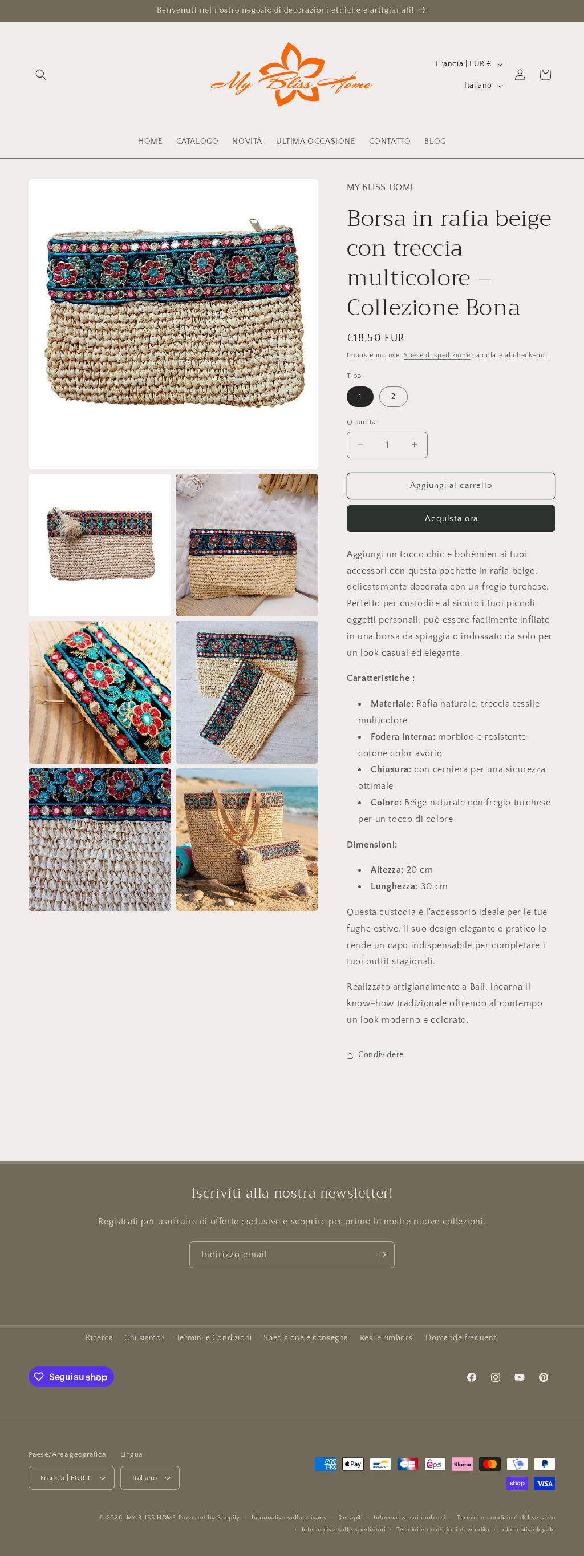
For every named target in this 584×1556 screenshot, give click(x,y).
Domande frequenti (461, 1338)
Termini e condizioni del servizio (506, 1517)
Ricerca (99, 1338)
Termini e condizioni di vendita (442, 1529)
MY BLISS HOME (151, 1517)
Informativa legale (527, 1529)
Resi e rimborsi (387, 1338)
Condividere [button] (381, 1054)
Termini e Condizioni (214, 1338)
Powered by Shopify (210, 1517)
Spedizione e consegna (306, 1338)
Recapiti (350, 1517)
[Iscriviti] (381, 1254)
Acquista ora (451, 518)
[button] (41, 74)
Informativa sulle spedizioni (344, 1529)
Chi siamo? (144, 1338)
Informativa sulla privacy (289, 1517)
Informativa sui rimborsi (409, 1517)
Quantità (361, 422)
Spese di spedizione (437, 355)
